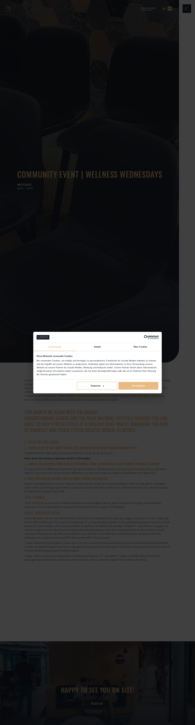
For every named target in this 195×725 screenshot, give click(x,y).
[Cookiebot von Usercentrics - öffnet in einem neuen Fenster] (146, 337)
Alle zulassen (138, 385)
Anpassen (95, 385)
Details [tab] (97, 346)
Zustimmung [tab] (54, 346)
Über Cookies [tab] (140, 346)
